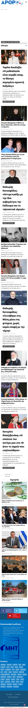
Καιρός (10, 672)
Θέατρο (17, 669)
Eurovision (9, 664)
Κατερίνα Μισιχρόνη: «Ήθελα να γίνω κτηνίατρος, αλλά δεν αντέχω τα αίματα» (13, 125)
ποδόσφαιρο (9, 686)
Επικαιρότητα (8, 669)
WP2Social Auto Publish (8, 707)
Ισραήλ (5, 672)
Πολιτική (2, 679)
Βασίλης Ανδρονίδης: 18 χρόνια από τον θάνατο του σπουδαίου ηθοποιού (13, 246)
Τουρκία (13, 681)
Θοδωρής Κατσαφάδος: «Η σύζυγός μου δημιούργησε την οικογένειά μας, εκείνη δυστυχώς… (13, 370)
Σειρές (2, 681)
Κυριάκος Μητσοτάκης (5, 674)
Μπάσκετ (24, 674)
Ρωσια (18, 679)
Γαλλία (16, 667)
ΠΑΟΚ (14, 676)
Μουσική (19, 674)
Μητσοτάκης (13, 674)
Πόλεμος (13, 679)
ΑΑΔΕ (20, 664)
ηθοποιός (15, 684)
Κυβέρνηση (21, 672)
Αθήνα (24, 664)
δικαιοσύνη (9, 684)
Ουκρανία (9, 676)
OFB (17, 704)
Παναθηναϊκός (20, 676)
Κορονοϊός (15, 672)
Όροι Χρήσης (9, 694)
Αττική (8, 667)
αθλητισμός (3, 684)
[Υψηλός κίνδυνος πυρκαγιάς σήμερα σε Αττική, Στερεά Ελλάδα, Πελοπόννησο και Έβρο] (14, 589)
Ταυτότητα (17, 694)
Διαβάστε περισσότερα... (8, 101)
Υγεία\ (22, 681)
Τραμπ (17, 681)
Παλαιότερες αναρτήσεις (8, 474)
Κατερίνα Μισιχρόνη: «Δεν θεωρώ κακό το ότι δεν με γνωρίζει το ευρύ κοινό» (13, 278)
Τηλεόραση (7, 681)
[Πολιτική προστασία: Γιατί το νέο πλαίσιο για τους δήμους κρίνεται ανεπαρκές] (14, 564)
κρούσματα (3, 686)
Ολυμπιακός (3, 676)
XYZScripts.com (21, 707)
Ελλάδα (2, 669)
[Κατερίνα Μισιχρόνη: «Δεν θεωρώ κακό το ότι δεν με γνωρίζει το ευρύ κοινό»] (14, 266)
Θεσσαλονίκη (23, 669)
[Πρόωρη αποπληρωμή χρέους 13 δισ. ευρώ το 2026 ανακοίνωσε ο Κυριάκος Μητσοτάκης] (14, 540)
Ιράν (2, 672)
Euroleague (3, 664)
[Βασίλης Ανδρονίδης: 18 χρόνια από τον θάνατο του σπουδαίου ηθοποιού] (14, 234)
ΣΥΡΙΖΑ (22, 679)
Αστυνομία (3, 667)
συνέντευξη (16, 686)
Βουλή (12, 667)
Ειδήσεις (21, 667)
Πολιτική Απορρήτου (13, 697)
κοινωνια (20, 684)
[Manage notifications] (24, 705)
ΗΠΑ (13, 669)
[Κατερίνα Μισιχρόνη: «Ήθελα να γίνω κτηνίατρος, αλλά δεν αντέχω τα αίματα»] (14, 113)
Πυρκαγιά (8, 679)
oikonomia (15, 664)
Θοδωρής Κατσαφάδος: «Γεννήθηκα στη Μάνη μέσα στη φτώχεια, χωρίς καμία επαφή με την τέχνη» (14, 319)
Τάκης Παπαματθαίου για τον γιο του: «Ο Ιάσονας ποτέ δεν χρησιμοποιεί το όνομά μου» (12, 156)
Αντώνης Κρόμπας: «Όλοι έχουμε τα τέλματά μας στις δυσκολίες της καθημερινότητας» (14, 401)
